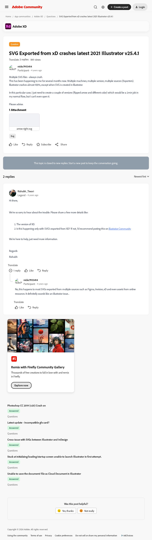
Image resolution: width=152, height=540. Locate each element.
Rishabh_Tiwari (26, 191)
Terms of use (36, 535)
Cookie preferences (63, 535)
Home (8, 16)
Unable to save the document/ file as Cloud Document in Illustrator (44, 473)
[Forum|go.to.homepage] (27, 7)
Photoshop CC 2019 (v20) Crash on (26, 405)
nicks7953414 (25, 66)
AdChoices (128, 535)
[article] (75, 231)
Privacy (48, 535)
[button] (6, 8)
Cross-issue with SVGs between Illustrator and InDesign (37, 439)
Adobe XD (38, 16)
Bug (12, 136)
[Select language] (103, 7)
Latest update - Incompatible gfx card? (28, 422)
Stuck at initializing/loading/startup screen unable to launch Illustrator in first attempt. (54, 456)
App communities (23, 16)
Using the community (17, 535)
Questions (51, 16)
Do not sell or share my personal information (96, 535)
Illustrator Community (120, 228)
